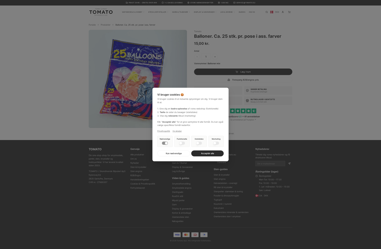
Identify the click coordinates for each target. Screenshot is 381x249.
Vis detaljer (177, 131)
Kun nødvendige (174, 153)
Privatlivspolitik (163, 131)
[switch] (165, 143)
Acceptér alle (207, 153)
